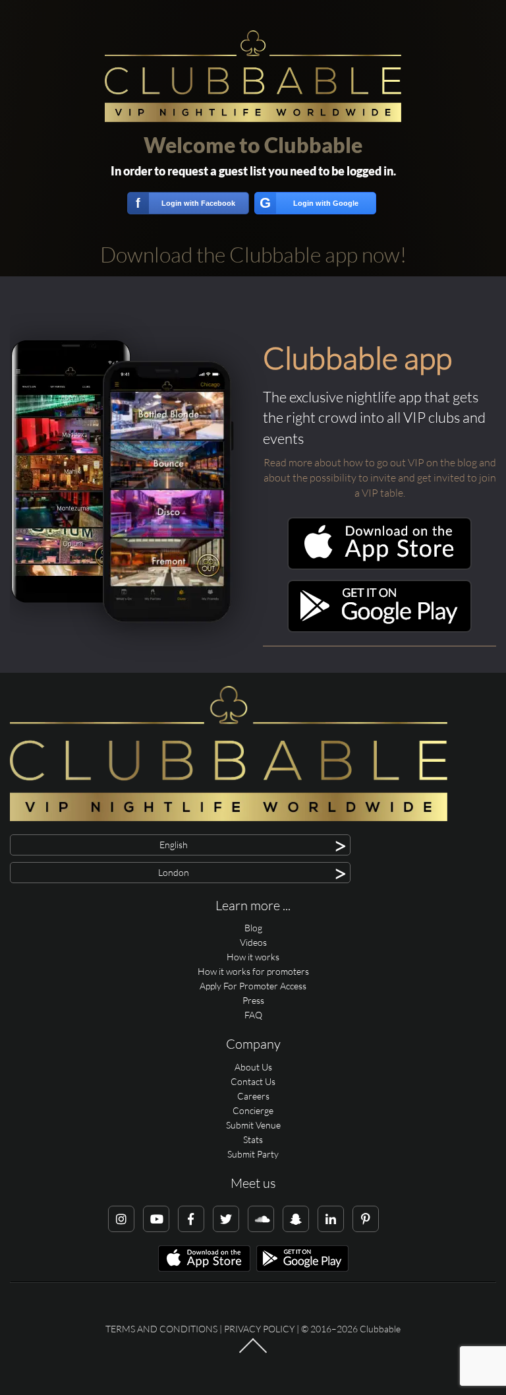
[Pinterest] (365, 1219)
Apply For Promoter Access (253, 985)
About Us (253, 1066)
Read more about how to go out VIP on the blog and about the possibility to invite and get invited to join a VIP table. (380, 477)
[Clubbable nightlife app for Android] (379, 629)
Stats (253, 1139)
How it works (253, 956)
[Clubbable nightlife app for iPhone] (379, 566)
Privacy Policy (259, 1328)
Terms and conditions (161, 1328)
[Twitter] (226, 1219)
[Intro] (253, 1352)
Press (253, 1000)
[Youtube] (156, 1219)
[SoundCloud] (261, 1219)
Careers (253, 1095)
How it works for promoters (253, 971)
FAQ (253, 1014)
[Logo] (253, 76)
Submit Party (253, 1154)
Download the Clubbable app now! (253, 254)
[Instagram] (121, 1219)
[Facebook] (191, 1219)
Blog (253, 927)
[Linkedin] (331, 1219)
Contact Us (253, 1081)
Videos (253, 942)
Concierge (253, 1110)
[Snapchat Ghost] (296, 1219)
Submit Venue (253, 1125)
